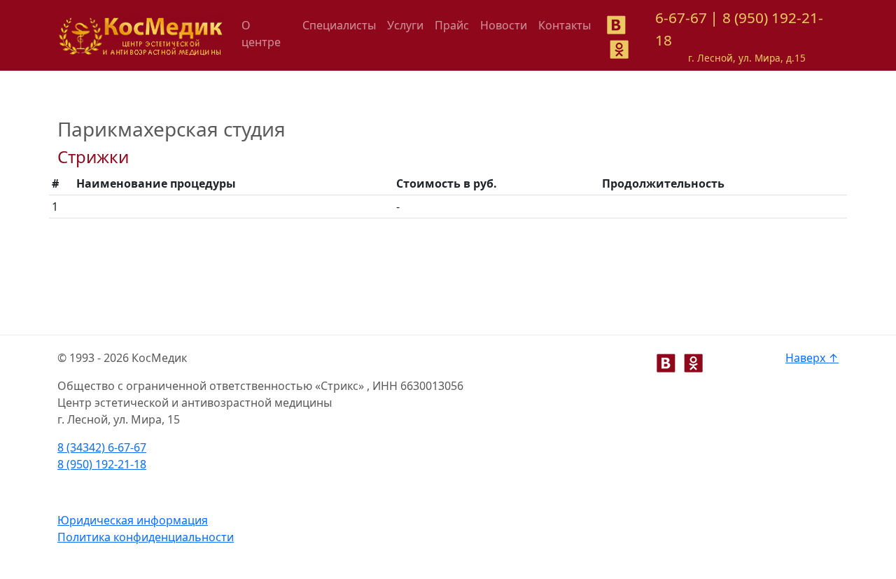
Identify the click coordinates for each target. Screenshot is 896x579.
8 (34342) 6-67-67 (101, 447)
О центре (261, 34)
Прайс (452, 25)
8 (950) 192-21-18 (101, 464)
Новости (503, 25)
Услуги (405, 25)
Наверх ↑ (812, 357)
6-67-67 (681, 17)
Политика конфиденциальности (145, 537)
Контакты (564, 25)
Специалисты (339, 25)
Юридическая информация (132, 520)
